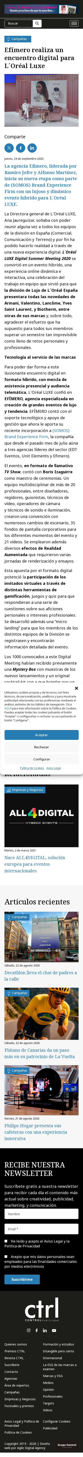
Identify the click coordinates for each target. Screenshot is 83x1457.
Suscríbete (11, 1365)
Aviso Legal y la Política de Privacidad (36, 1244)
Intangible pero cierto (58, 1351)
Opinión (48, 1389)
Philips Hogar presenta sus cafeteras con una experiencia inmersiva (35, 1132)
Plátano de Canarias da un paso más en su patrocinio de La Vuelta (39, 1053)
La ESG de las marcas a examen (60, 1367)
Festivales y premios (19, 1406)
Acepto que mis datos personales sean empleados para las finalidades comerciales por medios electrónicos (40, 1261)
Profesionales (53, 1396)
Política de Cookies (32, 768)
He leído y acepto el (36, 1244)
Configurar (41, 759)
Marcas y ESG (53, 1376)
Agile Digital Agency (31, 1448)
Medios (48, 1383)
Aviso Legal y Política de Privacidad (21, 1423)
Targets (48, 1403)
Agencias (10, 1378)
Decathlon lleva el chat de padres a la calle (40, 976)
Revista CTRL (14, 1358)
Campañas (12, 1392)
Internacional (52, 1358)
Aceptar (41, 735)
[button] (76, 688)
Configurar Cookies (56, 1421)
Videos (47, 1410)
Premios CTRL (14, 1351)
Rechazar (41, 747)
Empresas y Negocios (20, 1399)
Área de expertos (16, 1385)
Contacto (11, 1372)
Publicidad (50, 1428)
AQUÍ (7, 708)
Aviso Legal (53, 768)
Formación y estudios (58, 1344)
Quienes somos (15, 1344)
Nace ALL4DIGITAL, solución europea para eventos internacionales (34, 864)
